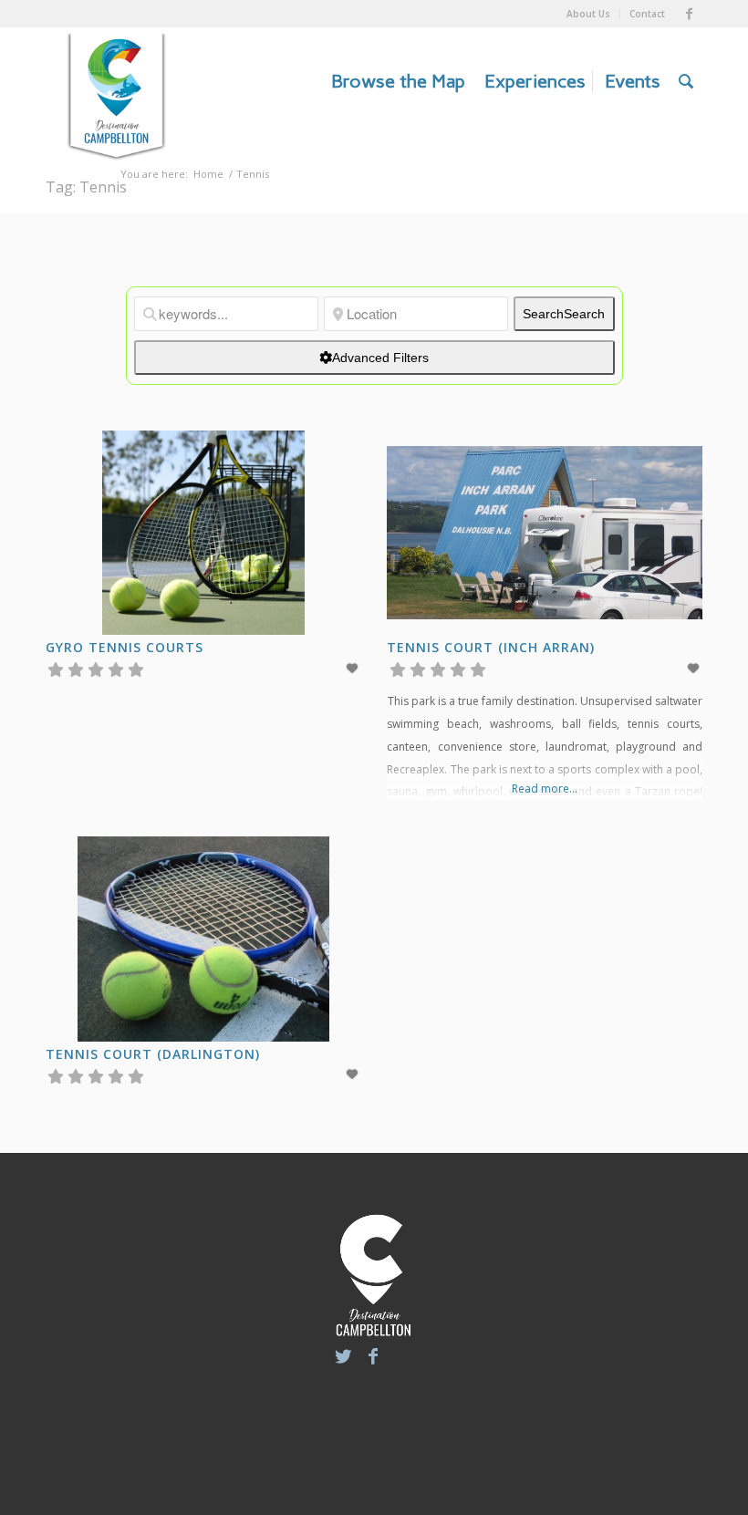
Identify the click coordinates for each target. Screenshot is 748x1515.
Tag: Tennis (86, 187)
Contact (647, 13)
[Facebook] (688, 13)
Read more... (544, 788)
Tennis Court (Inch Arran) (491, 647)
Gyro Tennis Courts (124, 647)
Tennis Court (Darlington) (153, 1054)
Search (564, 313)
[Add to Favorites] (353, 668)
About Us (588, 13)
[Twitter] (343, 1356)
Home (208, 174)
